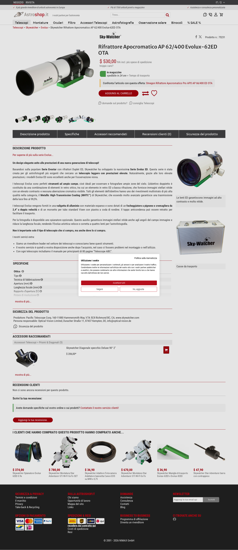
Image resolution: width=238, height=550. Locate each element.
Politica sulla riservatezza (145, 258)
